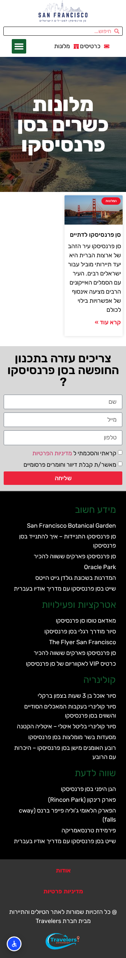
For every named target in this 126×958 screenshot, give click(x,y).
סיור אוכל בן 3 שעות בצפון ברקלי (77, 695)
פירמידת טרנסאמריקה (88, 830)
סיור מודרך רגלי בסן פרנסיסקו (80, 631)
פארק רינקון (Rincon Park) (82, 799)
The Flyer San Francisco (82, 642)
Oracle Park (100, 567)
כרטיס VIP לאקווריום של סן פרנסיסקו (71, 663)
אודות (63, 870)
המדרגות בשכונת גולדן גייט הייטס (75, 578)
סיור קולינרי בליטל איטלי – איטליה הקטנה (66, 726)
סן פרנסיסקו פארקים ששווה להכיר (75, 556)
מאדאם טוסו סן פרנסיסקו (86, 620)
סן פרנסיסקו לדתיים (95, 234)
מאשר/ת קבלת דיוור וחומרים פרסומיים (70, 464)
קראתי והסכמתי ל (74, 453)
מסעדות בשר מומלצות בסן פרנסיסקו (72, 737)
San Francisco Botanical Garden (71, 525)
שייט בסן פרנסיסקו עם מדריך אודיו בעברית (65, 588)
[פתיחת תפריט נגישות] (14, 943)
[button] (19, 46)
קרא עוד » (108, 322)
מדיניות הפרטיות (52, 453)
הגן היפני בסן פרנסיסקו (88, 789)
